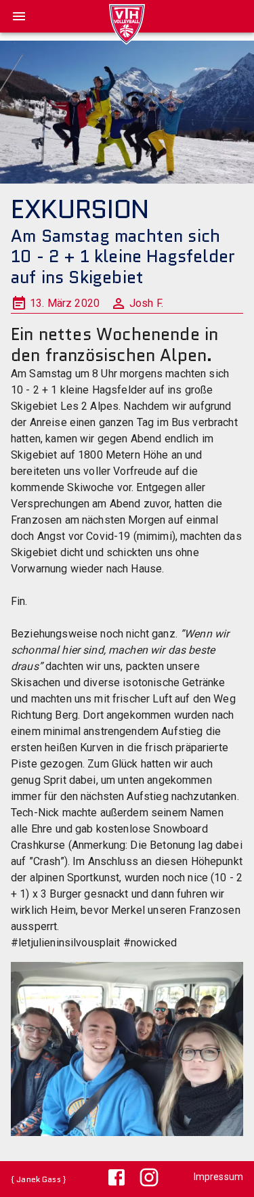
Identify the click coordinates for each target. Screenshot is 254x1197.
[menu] (19, 16)
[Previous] (34, 1053)
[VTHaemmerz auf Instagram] (143, 1179)
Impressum (218, 1176)
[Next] (220, 1053)
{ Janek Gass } (38, 1179)
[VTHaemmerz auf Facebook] (111, 1179)
